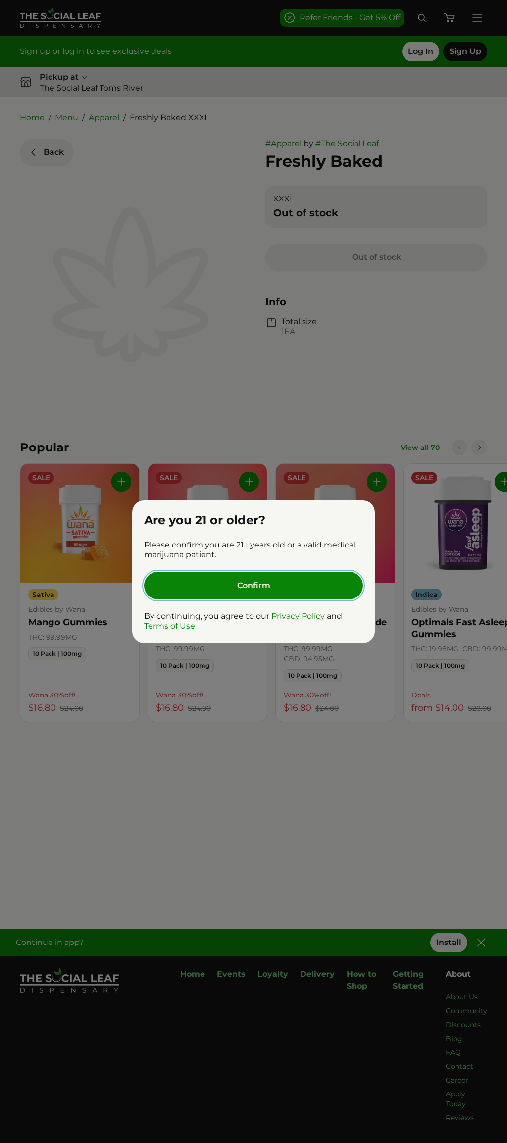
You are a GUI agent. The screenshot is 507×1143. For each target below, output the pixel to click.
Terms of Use (169, 626)
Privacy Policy (298, 616)
